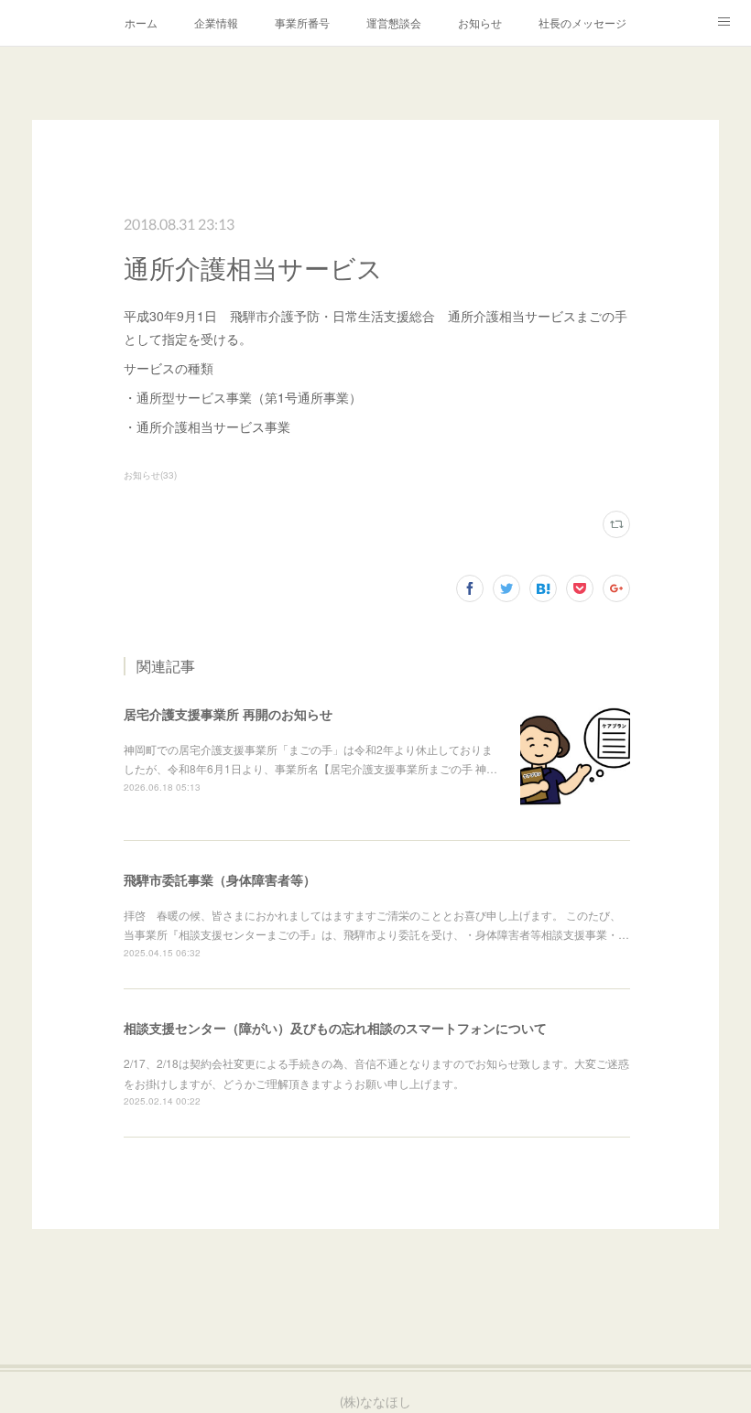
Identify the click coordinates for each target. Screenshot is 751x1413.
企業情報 (216, 22)
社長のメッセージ (582, 22)
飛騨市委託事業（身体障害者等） (220, 879)
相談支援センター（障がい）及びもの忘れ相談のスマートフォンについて (335, 1028)
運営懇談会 (393, 22)
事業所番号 (302, 22)
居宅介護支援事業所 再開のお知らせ (228, 714)
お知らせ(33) (150, 475)
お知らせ (480, 22)
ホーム (141, 22)
